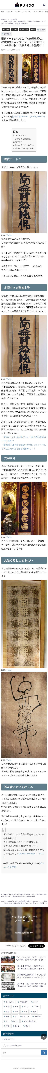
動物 (7, 1016)
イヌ (25, 1011)
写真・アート (24, 29)
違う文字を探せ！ (30, 1021)
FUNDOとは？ (9, 1039)
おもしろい (10, 1002)
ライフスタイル (38, 11)
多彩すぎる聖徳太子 (23, 139)
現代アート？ (20, 135)
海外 (7, 1011)
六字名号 (7, 34)
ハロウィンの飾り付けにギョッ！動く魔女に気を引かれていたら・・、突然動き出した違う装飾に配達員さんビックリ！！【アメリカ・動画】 (24, 902)
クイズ (35, 1002)
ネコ (16, 1007)
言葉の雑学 (24, 1002)
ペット (26, 1007)
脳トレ (17, 1026)
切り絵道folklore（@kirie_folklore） (29, 116)
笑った (15, 1021)
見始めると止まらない (24, 145)
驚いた (33, 29)
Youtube (37, 1016)
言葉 (7, 1026)
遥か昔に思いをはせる (24, 148)
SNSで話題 (5, 29)
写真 (7, 1007)
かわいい (25, 1016)
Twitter (42, 30)
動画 (34, 1011)
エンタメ (9, 11)
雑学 (2, 11)
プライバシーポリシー (12, 1045)
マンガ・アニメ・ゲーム (22, 11)
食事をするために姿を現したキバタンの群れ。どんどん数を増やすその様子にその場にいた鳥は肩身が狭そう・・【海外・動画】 (23, 895)
